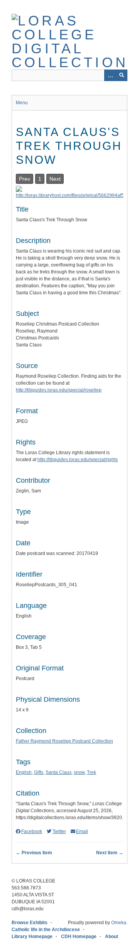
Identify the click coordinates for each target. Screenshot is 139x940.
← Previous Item (34, 852)
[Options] (110, 75)
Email (82, 831)
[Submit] (121, 75)
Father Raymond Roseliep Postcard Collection (64, 741)
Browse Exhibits (29, 922)
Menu (22, 102)
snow (79, 772)
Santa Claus (58, 772)
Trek (91, 772)
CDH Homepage (79, 936)
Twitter (59, 831)
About (111, 936)
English (24, 772)
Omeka (118, 922)
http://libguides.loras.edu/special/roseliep (59, 390)
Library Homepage (32, 936)
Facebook (31, 831)
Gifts (38, 772)
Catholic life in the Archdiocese (46, 929)
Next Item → (109, 852)
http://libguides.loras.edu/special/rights (77, 459)
